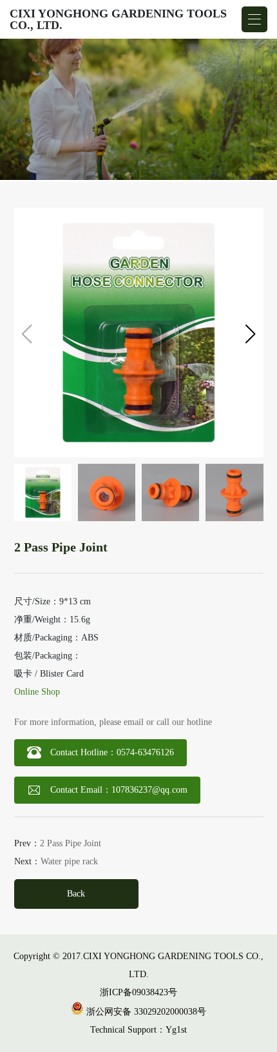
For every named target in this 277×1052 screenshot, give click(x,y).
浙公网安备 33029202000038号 (145, 1012)
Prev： (57, 843)
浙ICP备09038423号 (138, 992)
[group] (138, 110)
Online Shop (37, 692)
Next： (56, 861)
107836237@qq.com (149, 790)
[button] (250, 334)
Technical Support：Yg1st (138, 1030)
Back (76, 893)
